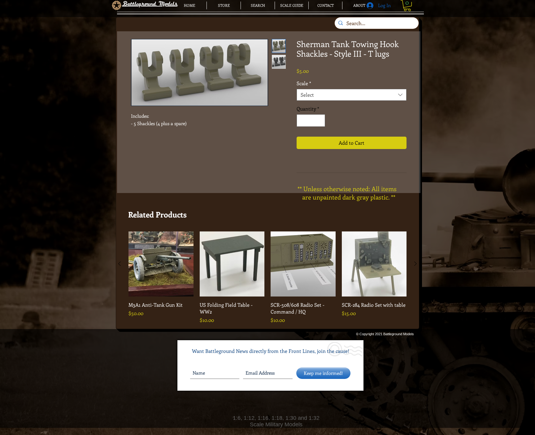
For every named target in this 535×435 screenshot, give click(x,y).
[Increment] (319, 120)
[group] (267, 277)
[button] (407, 5)
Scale (304, 83)
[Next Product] (415, 263)
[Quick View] (161, 264)
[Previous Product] (119, 263)
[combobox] (352, 95)
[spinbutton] (310, 120)
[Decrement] (302, 120)
